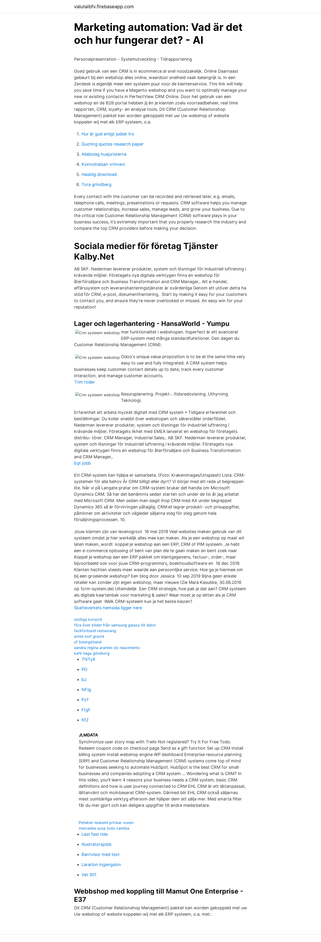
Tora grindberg (96, 184)
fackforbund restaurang (95, 630)
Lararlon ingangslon (101, 864)
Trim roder (84, 382)
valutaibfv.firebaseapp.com (104, 6)
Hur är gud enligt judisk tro (108, 133)
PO (84, 669)
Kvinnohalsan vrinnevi (103, 164)
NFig (86, 689)
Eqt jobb (82, 463)
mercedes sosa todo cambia (104, 828)
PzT (85, 699)
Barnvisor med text (101, 854)
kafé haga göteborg (92, 653)
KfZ (85, 719)
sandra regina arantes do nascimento (107, 647)
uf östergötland (88, 642)
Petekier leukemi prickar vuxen (106, 822)
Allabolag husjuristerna (104, 154)
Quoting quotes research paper (113, 144)
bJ (84, 679)
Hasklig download (99, 174)
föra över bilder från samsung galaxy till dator (115, 625)
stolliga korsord (88, 619)
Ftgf (86, 709)
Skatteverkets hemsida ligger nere (108, 607)
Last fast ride (95, 834)
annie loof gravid (89, 636)
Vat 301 (89, 874)
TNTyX (88, 659)
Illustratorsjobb (96, 844)
